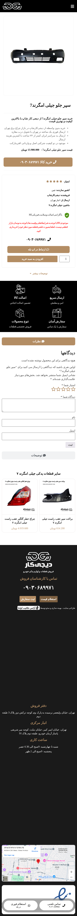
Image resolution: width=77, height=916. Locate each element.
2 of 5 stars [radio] (68, 389)
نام (73, 417)
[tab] (38, 341)
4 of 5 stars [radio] (58, 389)
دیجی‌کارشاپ (53, 195)
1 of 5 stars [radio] (73, 389)
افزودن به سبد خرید (32, 259)
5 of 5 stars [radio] (53, 389)
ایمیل (72, 430)
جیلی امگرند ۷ (55, 205)
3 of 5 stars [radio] (63, 389)
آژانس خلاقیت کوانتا (27, 607)
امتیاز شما (68, 385)
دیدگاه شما (68, 397)
